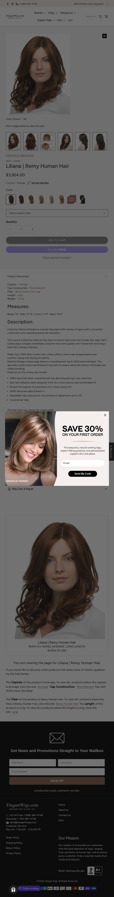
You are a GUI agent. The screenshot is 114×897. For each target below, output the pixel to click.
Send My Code (83, 473)
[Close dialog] (105, 415)
